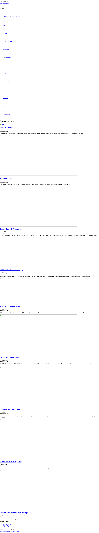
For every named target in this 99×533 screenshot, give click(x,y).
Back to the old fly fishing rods (9, 526)
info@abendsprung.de (4, 3)
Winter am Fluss (6, 525)
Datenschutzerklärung (10, 531)
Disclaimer (17, 531)
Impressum (2, 531)
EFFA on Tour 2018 (7, 524)
